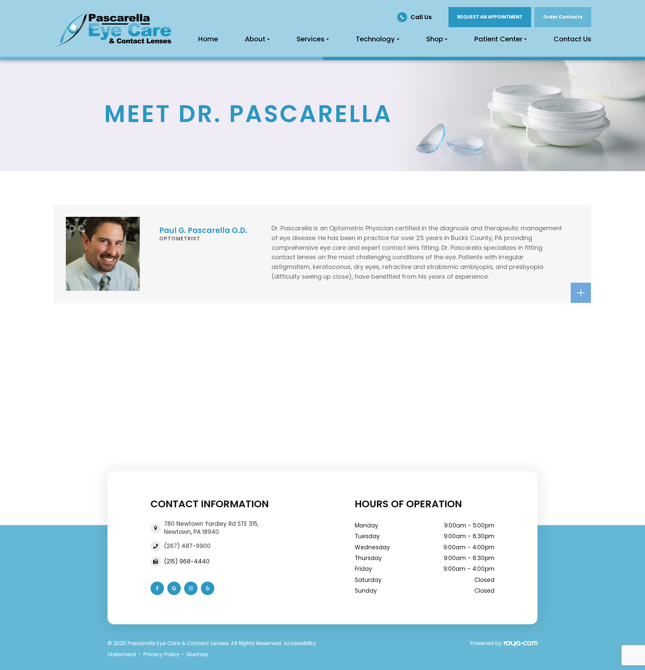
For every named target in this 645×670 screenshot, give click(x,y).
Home (208, 39)
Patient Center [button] (498, 39)
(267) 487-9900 (187, 546)
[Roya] (521, 643)
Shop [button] (434, 39)
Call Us (421, 17)
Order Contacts (563, 17)
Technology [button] (375, 39)
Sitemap (197, 654)
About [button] (255, 39)
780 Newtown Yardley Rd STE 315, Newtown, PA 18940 (211, 528)
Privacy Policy (161, 654)
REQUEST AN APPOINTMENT (489, 17)
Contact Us (572, 39)
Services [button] (311, 39)
